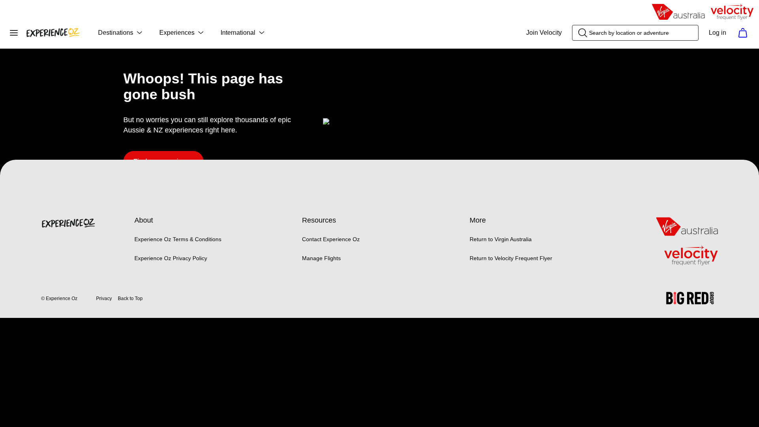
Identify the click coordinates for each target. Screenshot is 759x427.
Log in (717, 32)
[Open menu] (14, 33)
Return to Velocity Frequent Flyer (511, 258)
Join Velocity (544, 32)
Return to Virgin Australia (501, 239)
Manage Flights (321, 258)
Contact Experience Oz (331, 239)
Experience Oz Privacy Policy (170, 258)
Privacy (104, 298)
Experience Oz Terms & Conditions (177, 239)
